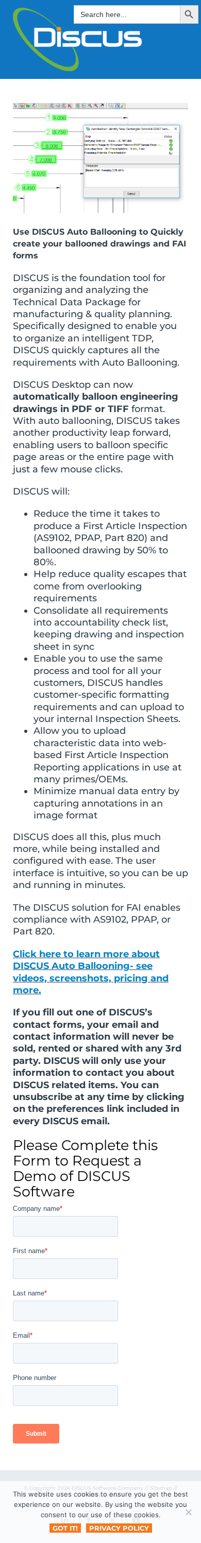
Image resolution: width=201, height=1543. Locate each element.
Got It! (65, 1528)
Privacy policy (119, 1528)
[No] (188, 1512)
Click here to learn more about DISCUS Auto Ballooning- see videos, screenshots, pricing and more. (91, 972)
